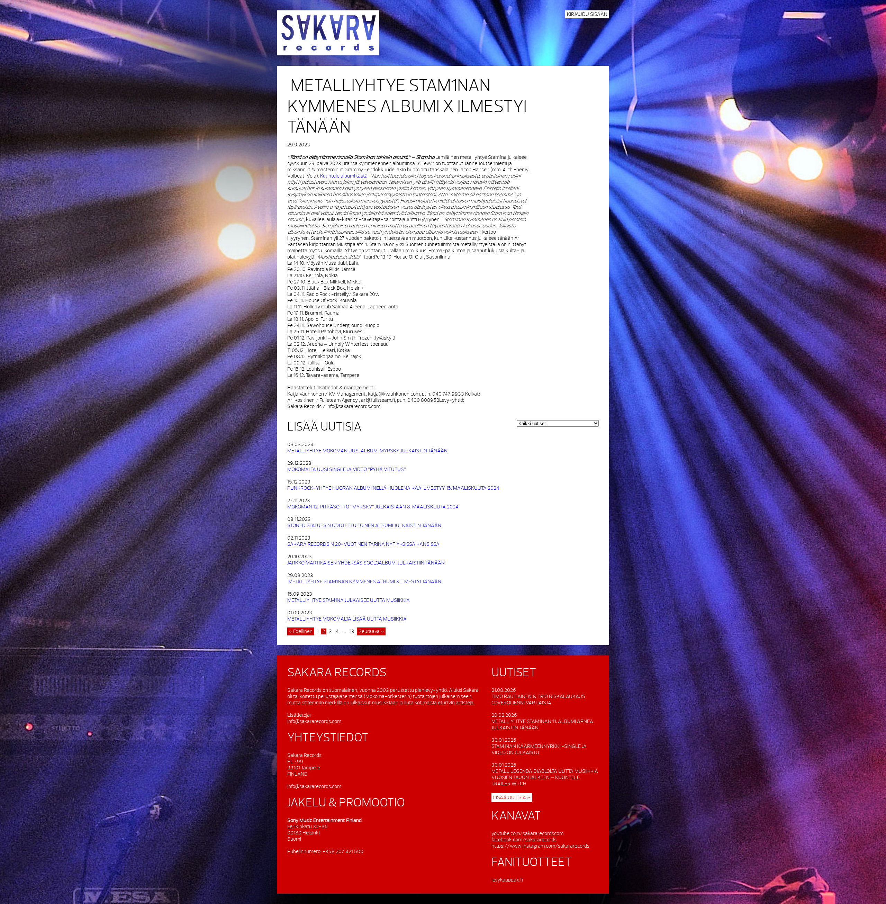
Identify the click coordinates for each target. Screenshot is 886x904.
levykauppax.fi (507, 880)
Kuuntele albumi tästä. (345, 176)
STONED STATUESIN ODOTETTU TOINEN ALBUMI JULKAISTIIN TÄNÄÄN (364, 525)
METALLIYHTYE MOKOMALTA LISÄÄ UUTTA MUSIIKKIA (347, 619)
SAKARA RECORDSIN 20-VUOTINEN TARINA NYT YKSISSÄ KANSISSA (364, 544)
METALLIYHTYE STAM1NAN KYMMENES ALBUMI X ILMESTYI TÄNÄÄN (364, 581)
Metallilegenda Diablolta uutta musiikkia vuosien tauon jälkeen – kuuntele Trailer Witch (544, 777)
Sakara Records (328, 32)
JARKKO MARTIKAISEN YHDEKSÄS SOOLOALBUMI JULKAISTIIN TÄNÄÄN (366, 563)
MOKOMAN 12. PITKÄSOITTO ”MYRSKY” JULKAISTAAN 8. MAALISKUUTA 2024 (373, 506)
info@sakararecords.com (314, 721)
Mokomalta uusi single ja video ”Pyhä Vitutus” (346, 469)
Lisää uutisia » (511, 797)
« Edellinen (301, 631)
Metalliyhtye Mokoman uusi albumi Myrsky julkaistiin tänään (367, 450)
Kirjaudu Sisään (587, 14)
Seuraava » (371, 631)
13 (352, 631)
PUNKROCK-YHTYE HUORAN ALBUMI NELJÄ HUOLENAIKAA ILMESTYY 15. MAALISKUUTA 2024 (393, 488)
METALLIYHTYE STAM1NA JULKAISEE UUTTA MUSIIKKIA (348, 600)
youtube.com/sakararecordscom (527, 833)
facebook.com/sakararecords (524, 839)
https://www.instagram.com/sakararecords (540, 846)
